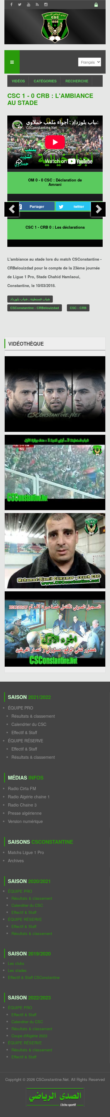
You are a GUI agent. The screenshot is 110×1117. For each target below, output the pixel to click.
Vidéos (18, 81)
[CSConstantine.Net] (55, 26)
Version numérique (25, 821)
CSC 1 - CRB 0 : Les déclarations (55, 227)
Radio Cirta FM (22, 788)
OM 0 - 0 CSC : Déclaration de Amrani (55, 182)
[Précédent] (11, 209)
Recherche (76, 81)
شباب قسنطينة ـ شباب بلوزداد (30, 299)
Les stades (17, 970)
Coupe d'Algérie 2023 (29, 1035)
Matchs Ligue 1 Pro (26, 852)
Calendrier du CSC (28, 724)
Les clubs (16, 963)
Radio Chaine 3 (22, 805)
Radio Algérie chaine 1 (29, 796)
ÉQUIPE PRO (20, 708)
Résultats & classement (33, 716)
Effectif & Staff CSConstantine (34, 977)
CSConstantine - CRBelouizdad (34, 307)
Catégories (45, 81)
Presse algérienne (25, 813)
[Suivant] (98, 209)
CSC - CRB (78, 307)
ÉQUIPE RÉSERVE (25, 740)
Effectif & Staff (24, 732)
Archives (16, 860)
